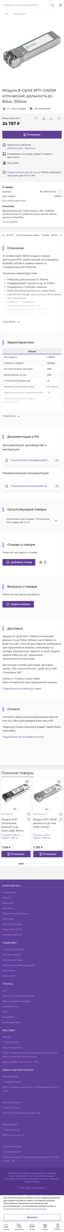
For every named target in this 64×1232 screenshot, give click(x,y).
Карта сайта (9, 975)
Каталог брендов (12, 924)
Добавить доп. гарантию (21, 148)
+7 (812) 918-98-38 (11, 1151)
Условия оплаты (11, 954)
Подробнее (8, 321)
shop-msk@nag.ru (12, 1047)
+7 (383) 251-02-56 (11, 1129)
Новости (7, 897)
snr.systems (8, 1017)
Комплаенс (8, 970)
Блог (4, 990)
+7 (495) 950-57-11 (11, 1042)
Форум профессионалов (16, 1001)
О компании (9, 892)
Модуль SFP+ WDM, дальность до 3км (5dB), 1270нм (45, 823)
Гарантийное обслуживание (18, 965)
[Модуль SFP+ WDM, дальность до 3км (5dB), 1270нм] (48, 793)
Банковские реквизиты (15, 913)
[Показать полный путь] (6, 14)
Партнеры (8, 918)
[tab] (28, 235)
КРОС (5, 1011)
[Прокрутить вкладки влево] (3, 235)
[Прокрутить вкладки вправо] (61, 235)
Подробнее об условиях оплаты (23, 737)
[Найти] (52, 5)
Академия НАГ (10, 1006)
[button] (60, 5)
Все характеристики (14, 200)
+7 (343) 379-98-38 (11, 1082)
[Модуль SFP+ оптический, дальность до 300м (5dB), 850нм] (16, 792)
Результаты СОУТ (12, 929)
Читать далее (10, 221)
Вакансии (8, 903)
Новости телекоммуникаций (18, 995)
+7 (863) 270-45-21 (11, 1107)
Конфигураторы (11, 1022)
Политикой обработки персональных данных (25, 1209)
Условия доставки (12, 960)
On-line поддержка (13, 949)
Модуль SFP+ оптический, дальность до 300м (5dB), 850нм (12, 825)
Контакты (7, 908)
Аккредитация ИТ (12, 934)
